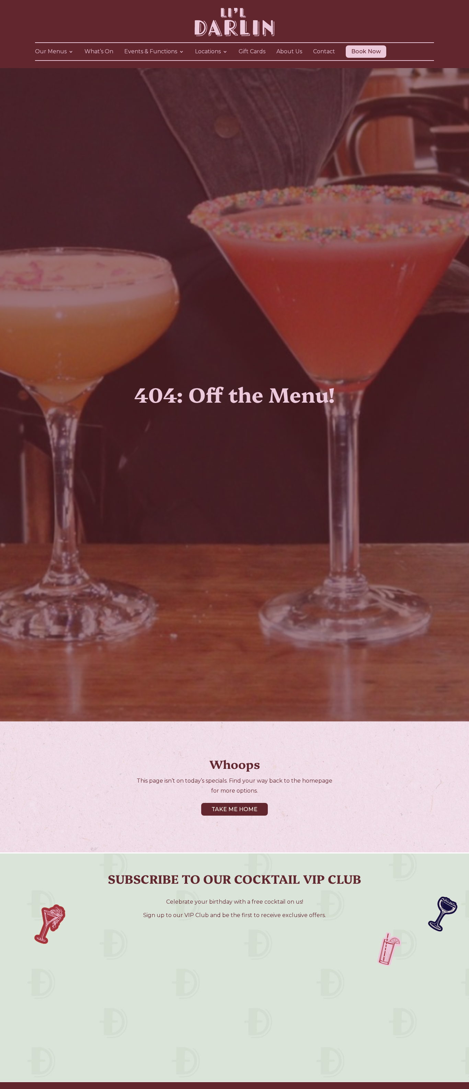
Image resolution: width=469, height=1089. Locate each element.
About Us (289, 52)
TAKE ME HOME (234, 809)
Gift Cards (252, 52)
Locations (208, 52)
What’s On (98, 52)
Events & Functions (150, 52)
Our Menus (51, 52)
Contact (324, 52)
